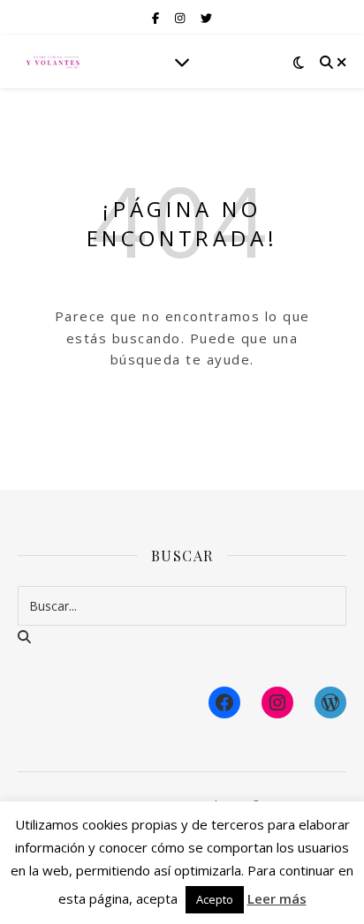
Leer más (277, 898)
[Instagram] (277, 702)
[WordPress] (330, 702)
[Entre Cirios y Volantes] (53, 62)
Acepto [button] (214, 899)
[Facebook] (224, 702)
